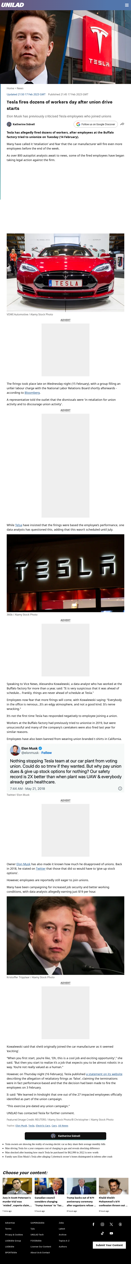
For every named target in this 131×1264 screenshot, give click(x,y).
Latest (62, 1228)
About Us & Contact (40, 1252)
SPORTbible (11, 1252)
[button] (122, 124)
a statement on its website (104, 1074)
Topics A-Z (64, 1240)
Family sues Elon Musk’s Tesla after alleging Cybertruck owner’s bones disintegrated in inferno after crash (58, 1156)
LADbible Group (13, 1240)
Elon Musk (23, 864)
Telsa (18, 525)
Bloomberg (32, 393)
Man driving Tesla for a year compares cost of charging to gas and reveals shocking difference (52, 1148)
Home (10, 88)
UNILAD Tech (37, 1234)
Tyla (33, 1228)
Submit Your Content (109, 1245)
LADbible (9, 1246)
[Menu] (127, 5)
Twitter (41, 868)
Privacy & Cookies (14, 1234)
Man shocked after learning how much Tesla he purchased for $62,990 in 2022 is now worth (51, 1152)
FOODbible (36, 1240)
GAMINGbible (37, 1222)
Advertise (10, 1222)
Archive (62, 1234)
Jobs (61, 1222)
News (20, 88)
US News (63, 1125)
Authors (63, 1246)
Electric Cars (43, 1125)
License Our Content (41, 1246)
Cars (54, 1125)
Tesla (31, 1125)
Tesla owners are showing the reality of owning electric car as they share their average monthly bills (55, 1144)
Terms (8, 1228)
